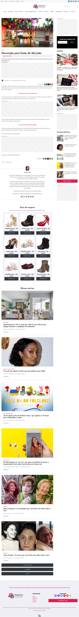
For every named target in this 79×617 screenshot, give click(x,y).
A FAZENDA (16, 587)
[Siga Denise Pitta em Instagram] (26, 197)
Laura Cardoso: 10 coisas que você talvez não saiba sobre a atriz (26, 555)
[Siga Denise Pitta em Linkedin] (31, 197)
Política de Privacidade (37, 610)
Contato (22, 1)
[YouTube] (76, 1)
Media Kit (35, 598)
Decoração (59, 11)
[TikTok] (78, 1)
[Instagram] (73, 1)
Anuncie (5, 1)
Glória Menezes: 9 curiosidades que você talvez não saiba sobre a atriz (27, 509)
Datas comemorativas (8, 413)
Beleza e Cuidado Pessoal (9, 369)
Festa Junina (8, 56)
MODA (44, 587)
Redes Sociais (6, 460)
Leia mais (6, 331)
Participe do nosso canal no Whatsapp (28, 93)
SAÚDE (53, 587)
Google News (11, 1)
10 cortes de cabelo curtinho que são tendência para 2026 (24, 371)
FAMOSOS (34, 587)
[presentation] (27, 305)
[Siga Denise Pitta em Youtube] (28, 197)
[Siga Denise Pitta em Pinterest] (33, 197)
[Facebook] (69, 1)
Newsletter (17, 1)
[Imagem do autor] (2, 80)
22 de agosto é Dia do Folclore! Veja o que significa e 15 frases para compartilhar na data (26, 416)
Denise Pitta (7, 80)
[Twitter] (71, 1)
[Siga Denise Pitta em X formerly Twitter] (24, 197)
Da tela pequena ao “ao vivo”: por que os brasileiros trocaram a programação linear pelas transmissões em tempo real (26, 463)
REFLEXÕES (63, 587)
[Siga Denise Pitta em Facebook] (22, 197)
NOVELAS (39, 587)
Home (4, 11)
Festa (4, 56)
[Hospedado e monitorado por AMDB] (39, 615)
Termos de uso (43, 610)
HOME (11, 587)
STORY (68, 587)
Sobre (2, 1)
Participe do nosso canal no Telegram (28, 124)
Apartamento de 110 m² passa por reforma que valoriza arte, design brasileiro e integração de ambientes (24, 325)
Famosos (5, 506)
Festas (2, 50)
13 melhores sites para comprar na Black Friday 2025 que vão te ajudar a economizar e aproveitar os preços (67, 109)
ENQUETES (22, 587)
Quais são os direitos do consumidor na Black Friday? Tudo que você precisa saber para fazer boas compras (67, 89)
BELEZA (49, 587)
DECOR (57, 587)
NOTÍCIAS (28, 587)
